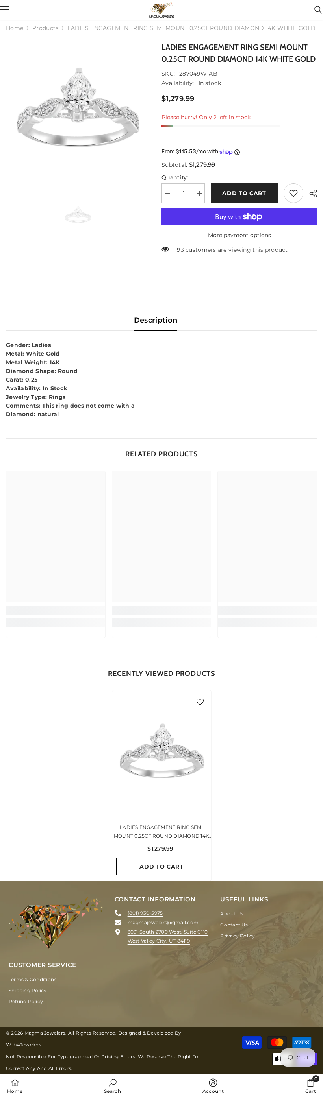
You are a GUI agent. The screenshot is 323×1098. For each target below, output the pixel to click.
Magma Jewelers (44, 1033)
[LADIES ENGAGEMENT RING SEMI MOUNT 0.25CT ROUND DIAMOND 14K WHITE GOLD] (161, 754)
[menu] (4, 10)
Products (45, 27)
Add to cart (244, 193)
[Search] (318, 10)
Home (14, 27)
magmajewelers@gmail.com (163, 922)
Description (156, 320)
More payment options (239, 235)
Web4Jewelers (23, 1045)
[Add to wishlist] (293, 193)
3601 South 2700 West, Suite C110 (168, 932)
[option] (78, 113)
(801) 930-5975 (145, 913)
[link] (55, 610)
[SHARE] (310, 193)
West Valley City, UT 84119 (159, 941)
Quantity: (175, 177)
